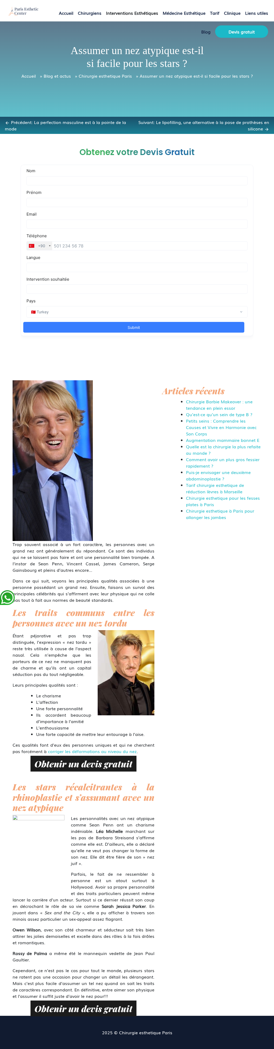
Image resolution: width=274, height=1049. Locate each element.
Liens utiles (256, 13)
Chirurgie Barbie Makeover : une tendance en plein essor (219, 404)
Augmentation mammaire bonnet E (222, 440)
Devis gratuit (242, 31)
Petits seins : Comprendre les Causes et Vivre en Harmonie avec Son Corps (221, 427)
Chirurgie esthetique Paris (105, 76)
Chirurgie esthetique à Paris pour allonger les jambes (220, 513)
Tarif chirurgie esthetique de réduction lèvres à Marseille (215, 488)
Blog (206, 31)
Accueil (66, 13)
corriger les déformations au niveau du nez (92, 751)
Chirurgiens (89, 13)
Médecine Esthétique (184, 13)
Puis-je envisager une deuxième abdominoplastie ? (218, 475)
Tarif (214, 13)
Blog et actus (57, 76)
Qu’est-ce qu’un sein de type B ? (219, 414)
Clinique (232, 13)
